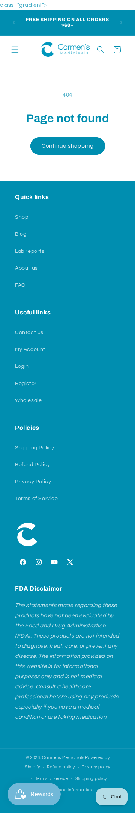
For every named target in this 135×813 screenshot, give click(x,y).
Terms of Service (36, 498)
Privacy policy (96, 767)
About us (26, 268)
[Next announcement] (121, 22)
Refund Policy (32, 464)
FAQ (20, 285)
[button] (15, 49)
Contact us (29, 332)
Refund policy (61, 767)
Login (22, 366)
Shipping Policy (34, 447)
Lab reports (30, 251)
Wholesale (28, 400)
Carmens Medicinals (63, 758)
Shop (21, 217)
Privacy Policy (33, 481)
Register (26, 383)
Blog (20, 234)
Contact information (71, 790)
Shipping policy (91, 779)
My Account (30, 349)
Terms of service (51, 779)
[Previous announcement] (14, 22)
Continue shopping (68, 146)
